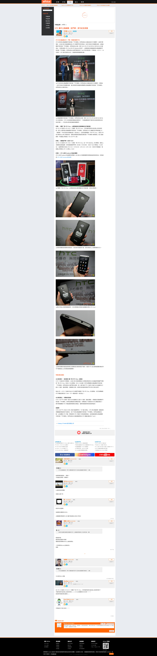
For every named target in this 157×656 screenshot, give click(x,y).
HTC (63, 25)
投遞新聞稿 (70, 646)
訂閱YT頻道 (104, 454)
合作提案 (69, 648)
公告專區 (48, 27)
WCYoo (68, 481)
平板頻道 (57, 646)
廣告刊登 (69, 645)
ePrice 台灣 (46, 643)
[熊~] (59, 502)
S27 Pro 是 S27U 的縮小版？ (101, 443)
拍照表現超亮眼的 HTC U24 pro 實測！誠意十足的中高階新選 (65, 443)
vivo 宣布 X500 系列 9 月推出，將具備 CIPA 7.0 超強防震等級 (105, 446)
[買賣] (82, 2)
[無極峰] (59, 562)
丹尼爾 (68, 31)
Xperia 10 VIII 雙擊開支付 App (67, 5)
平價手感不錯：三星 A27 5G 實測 (82, 448)
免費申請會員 (81, 643)
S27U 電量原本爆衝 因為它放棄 (101, 448)
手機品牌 (48, 16)
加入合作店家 (70, 643)
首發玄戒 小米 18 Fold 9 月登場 (101, 450)
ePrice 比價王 (46, 1)
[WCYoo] (59, 484)
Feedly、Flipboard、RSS (95, 646)
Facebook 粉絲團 (94, 643)
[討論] (70, 2)
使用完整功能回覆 (110, 623)
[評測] (64, 2)
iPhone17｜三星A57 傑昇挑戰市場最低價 (49, 5)
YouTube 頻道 (93, 645)
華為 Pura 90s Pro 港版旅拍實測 (82, 443)
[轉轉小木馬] (59, 524)
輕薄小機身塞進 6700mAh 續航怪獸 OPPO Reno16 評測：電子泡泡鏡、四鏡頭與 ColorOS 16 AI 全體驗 (85, 444)
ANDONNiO (70, 459)
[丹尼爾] (59, 34)
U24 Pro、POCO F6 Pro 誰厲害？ (62, 444)
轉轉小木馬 (69, 521)
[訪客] (59, 626)
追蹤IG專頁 (85, 454)
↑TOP (118, 648)
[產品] (76, 2)
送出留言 (112, 631)
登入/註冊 (113, 2)
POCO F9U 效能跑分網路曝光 (85, 5)
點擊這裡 (54, 654)
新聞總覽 (57, 643)
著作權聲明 (46, 646)
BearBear (69, 581)
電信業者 (48, 21)
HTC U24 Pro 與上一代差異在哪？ (62, 450)
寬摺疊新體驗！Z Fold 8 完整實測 (82, 446)
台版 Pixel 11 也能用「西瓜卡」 (101, 444)
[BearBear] (59, 584)
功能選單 (111, 33)
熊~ (67, 499)
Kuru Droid (69, 599)
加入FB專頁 (65, 454)
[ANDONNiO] (59, 462)
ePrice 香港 (46, 645)
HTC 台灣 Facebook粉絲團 (64, 157)
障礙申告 (81, 645)
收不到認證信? (82, 648)
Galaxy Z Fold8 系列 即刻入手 (66, 423)
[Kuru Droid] (59, 602)
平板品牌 (48, 18)
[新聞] (58, 2)
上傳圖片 (103, 623)
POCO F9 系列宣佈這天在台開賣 (103, 5)
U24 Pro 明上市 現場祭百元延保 (62, 446)
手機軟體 (48, 23)
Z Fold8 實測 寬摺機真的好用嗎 (81, 450)
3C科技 (47, 25)
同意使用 (111, 653)
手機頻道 (57, 645)
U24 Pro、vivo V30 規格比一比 (61, 448)
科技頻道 (57, 648)
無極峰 (69, 559)
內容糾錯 (81, 646)
